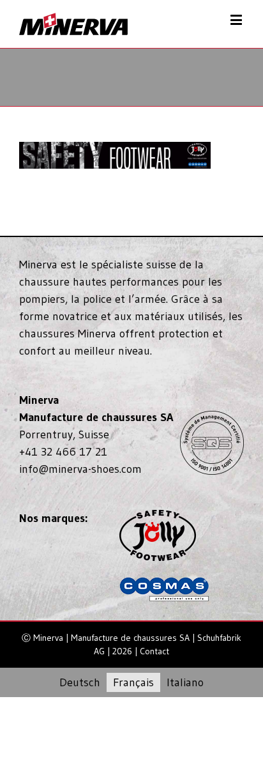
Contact (154, 651)
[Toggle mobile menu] (237, 19)
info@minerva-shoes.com (80, 469)
